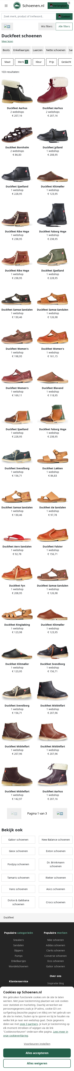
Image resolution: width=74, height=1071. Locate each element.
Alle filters (64, 26)
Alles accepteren (37, 1053)
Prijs (51, 62)
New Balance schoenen (56, 839)
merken (62, 932)
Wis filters (46, 26)
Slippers (18, 950)
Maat (7, 62)
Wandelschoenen (18, 966)
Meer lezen (7, 41)
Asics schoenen (55, 889)
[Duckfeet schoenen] (60, 813)
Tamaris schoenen (18, 877)
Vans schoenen (18, 889)
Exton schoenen (56, 851)
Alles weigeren (37, 1063)
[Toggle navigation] (6, 5)
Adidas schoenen (55, 945)
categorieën (25, 932)
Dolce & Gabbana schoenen (18, 902)
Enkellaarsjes (18, 961)
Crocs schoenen (55, 902)
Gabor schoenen (18, 839)
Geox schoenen (18, 851)
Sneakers (18, 940)
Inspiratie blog (55, 983)
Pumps (18, 955)
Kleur (39, 62)
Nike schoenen (55, 940)
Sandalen (18, 945)
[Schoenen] (7, 26)
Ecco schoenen (55, 961)
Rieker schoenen (56, 877)
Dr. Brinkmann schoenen (55, 864)
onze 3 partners (29, 1024)
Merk (22, 62)
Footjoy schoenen (18, 864)
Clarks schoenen (55, 950)
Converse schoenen (55, 955)
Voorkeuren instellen (37, 1043)
